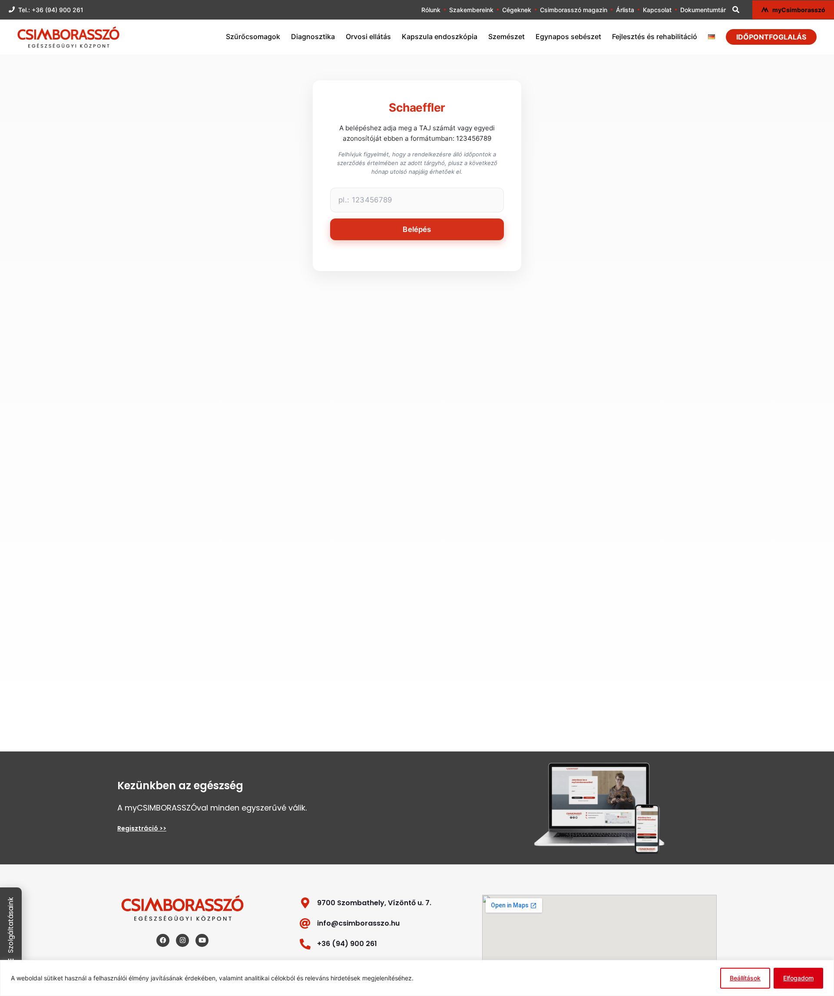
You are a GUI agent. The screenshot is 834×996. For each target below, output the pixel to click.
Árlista (625, 9)
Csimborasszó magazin (573, 9)
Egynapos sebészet (568, 36)
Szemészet (506, 36)
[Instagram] (182, 940)
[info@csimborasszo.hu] (305, 923)
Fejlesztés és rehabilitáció (654, 36)
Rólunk (430, 9)
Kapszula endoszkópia (439, 36)
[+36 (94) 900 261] (305, 944)
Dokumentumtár (703, 9)
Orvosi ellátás (368, 36)
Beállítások (745, 978)
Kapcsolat (657, 9)
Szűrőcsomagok (253, 36)
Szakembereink (471, 9)
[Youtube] (201, 940)
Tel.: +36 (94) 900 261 (50, 9)
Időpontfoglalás (771, 37)
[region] (417, 978)
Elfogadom (798, 978)
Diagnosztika (313, 36)
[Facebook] (162, 940)
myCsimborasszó (798, 9)
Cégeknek (516, 9)
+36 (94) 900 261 (347, 944)
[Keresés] (735, 9)
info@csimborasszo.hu (358, 923)
